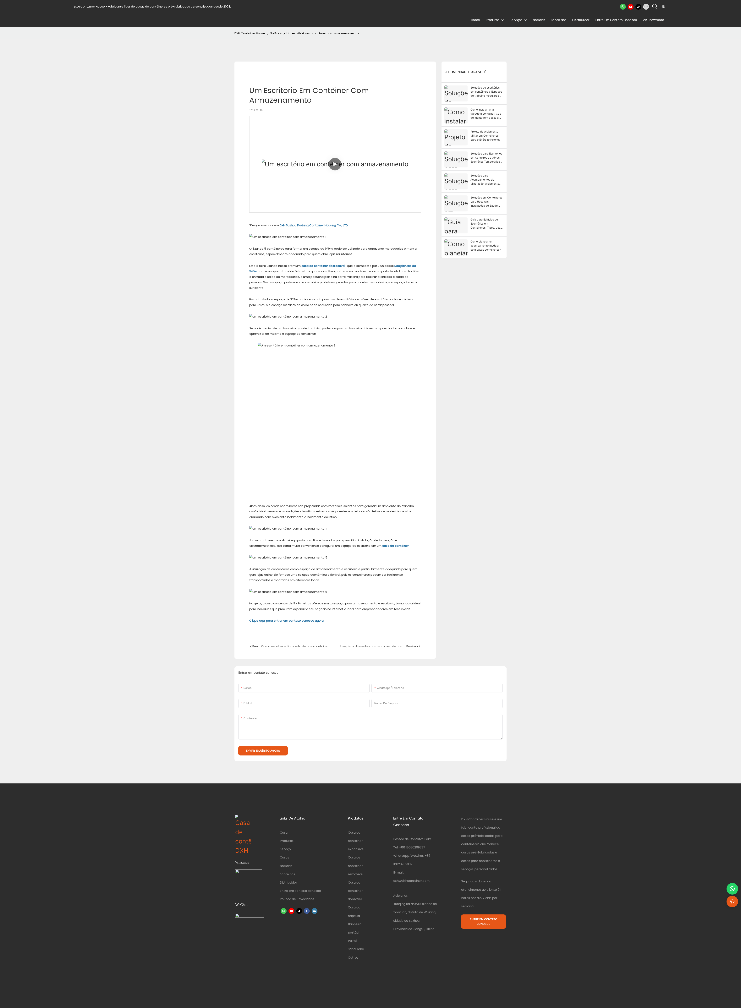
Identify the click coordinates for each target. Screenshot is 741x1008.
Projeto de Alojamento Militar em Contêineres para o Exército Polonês (485, 135)
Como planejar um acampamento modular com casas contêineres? (485, 245)
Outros (353, 957)
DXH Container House (249, 33)
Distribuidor (288, 882)
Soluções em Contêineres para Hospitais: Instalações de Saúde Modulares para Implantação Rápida (486, 202)
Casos (284, 857)
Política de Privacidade (297, 899)
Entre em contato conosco (300, 891)
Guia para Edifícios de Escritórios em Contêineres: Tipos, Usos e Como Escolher (486, 224)
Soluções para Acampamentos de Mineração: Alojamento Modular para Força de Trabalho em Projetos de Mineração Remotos (485, 180)
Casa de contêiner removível (355, 865)
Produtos (287, 841)
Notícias (276, 33)
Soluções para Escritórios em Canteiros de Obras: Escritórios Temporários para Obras (486, 158)
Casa (284, 832)
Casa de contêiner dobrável (355, 890)
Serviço (285, 849)
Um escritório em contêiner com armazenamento (323, 33)
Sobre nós (287, 874)
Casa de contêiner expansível (356, 840)
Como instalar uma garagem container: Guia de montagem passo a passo (486, 114)
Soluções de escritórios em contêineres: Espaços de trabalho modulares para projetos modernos (486, 92)
